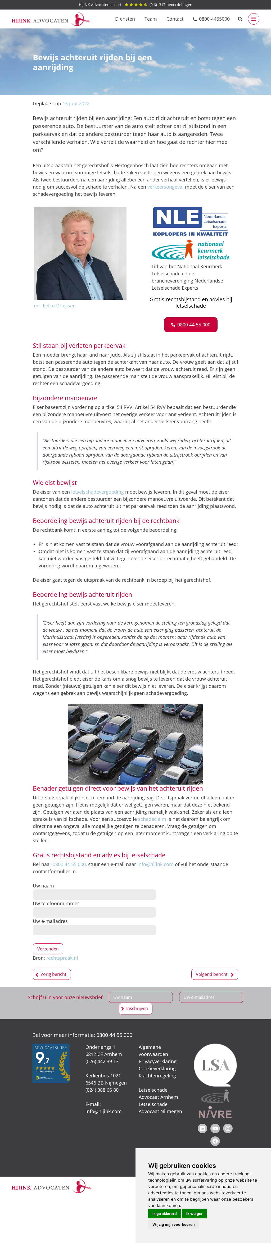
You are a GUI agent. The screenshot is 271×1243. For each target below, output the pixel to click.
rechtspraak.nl (62, 958)
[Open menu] (253, 19)
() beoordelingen (135, 4)
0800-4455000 (214, 19)
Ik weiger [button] (194, 1213)
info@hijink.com (155, 864)
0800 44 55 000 (69, 864)
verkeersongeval (165, 187)
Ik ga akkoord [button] (164, 1213)
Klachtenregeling (157, 1075)
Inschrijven (137, 1008)
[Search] (240, 19)
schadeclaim (152, 819)
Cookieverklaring (157, 1068)
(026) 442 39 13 (102, 1061)
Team (150, 19)
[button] (191, 324)
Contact (174, 19)
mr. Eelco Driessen (55, 305)
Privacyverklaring (158, 1061)
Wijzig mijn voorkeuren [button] (173, 1224)
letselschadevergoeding (97, 492)
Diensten (125, 19)
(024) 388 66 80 (102, 1090)
